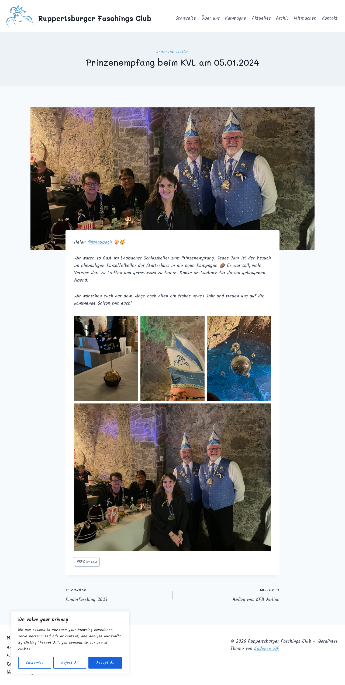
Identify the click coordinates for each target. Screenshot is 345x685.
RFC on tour (87, 562)
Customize (35, 663)
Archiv (282, 18)
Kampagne (235, 18)
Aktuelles (261, 18)
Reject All (70, 663)
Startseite (186, 18)
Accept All (105, 663)
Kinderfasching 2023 (86, 595)
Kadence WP (266, 648)
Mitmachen (305, 18)
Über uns (210, 18)
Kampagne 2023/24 (172, 51)
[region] (70, 642)
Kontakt (330, 18)
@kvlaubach (100, 242)
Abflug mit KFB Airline (256, 595)
